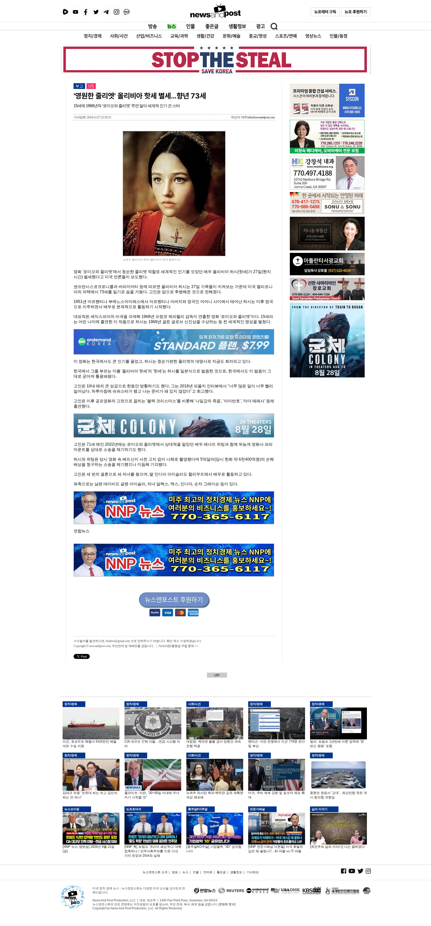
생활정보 (237, 26)
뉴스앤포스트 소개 (155, 872)
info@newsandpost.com (261, 117)
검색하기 (274, 26)
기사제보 (253, 872)
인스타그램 (116, 11)
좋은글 (211, 26)
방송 (152, 26)
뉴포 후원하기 (355, 11)
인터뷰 (207, 872)
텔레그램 (106, 11)
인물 (190, 26)
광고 (260, 26)
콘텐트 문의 (227, 904)
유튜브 (75, 11)
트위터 (96, 11)
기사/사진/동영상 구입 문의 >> (178, 646)
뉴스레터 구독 (325, 11)
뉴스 (171, 26)
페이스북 (85, 11)
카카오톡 (126, 11)
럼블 (65, 11)
